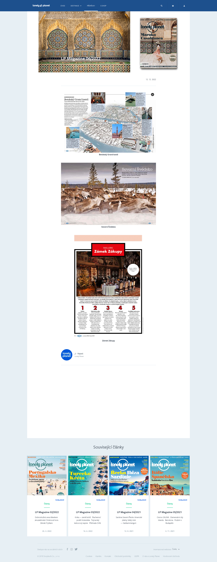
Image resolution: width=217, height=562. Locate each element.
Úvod (62, 6)
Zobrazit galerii (142, 65)
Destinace (75, 6)
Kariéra (98, 556)
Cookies (89, 556)
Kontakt (108, 556)
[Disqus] (108, 404)
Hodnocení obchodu (171, 556)
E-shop (103, 6)
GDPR (136, 556)
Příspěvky (91, 6)
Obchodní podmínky (122, 556)
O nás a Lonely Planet (151, 556)
